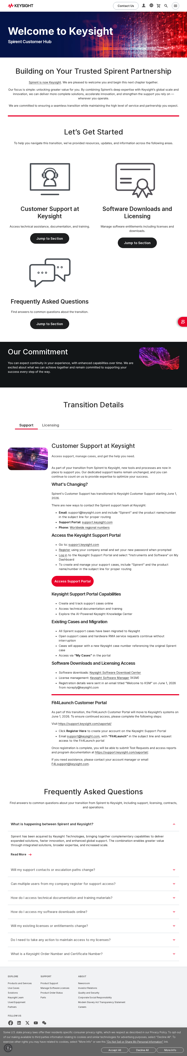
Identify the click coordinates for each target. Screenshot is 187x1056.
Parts (43, 997)
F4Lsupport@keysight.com (70, 764)
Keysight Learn (16, 997)
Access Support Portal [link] (72, 581)
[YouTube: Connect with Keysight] (36, 1023)
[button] (144, 6)
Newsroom (84, 983)
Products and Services (20, 983)
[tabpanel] (93, 605)
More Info (170, 1050)
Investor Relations (87, 988)
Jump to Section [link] (49, 238)
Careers (82, 1007)
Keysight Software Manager (109, 678)
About (82, 976)
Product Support (49, 983)
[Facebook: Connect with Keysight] (10, 1023)
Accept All (114, 1050)
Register (64, 550)
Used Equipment (16, 1002)
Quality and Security (88, 992)
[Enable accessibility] (8, 1048)
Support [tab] (26, 425)
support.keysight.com (97, 522)
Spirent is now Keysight (45, 82)
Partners (12, 1007)
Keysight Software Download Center (115, 672)
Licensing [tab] (50, 425)
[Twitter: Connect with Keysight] (27, 1023)
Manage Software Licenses (55, 988)
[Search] (166, 6)
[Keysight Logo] (22, 5)
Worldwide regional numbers (90, 527)
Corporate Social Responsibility (95, 997)
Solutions (13, 992)
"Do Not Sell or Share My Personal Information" (134, 1041)
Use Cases (13, 988)
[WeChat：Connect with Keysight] (44, 1023)
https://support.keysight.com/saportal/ (84, 723)
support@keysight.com (83, 736)
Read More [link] (18, 854)
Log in (63, 555)
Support (46, 976)
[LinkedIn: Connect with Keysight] (19, 1023)
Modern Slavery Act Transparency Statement (101, 1002)
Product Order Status (52, 992)
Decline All (142, 1050)
